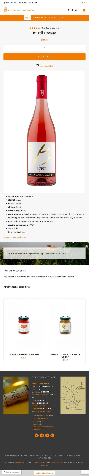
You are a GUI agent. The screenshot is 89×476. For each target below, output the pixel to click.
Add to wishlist (46, 66)
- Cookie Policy (37, 424)
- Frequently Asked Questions (42, 416)
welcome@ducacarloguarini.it (42, 411)
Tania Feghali (19, 462)
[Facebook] (37, 435)
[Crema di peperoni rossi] (24, 325)
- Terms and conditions (40, 418)
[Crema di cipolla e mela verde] (65, 325)
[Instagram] (47, 435)
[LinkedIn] (42, 435)
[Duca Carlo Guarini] (18, 8)
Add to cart (44, 56)
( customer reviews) (50, 28)
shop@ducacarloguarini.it (41, 406)
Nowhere (44, 465)
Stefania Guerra (39, 462)
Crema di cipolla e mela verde (65, 356)
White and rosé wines (11, 237)
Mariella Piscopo (56, 462)
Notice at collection (44, 473)
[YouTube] (52, 435)
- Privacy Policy (37, 421)
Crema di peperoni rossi (23, 355)
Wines (23, 237)
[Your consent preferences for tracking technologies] (11, 472)
